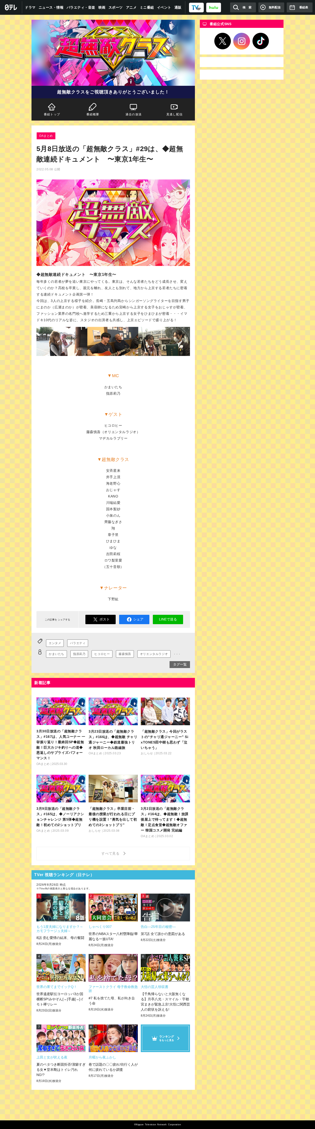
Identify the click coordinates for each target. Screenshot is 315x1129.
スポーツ (116, 7)
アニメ (131, 7)
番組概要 (92, 114)
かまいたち (56, 654)
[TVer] (196, 7)
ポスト (104, 619)
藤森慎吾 (125, 654)
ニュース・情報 (51, 7)
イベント (164, 7)
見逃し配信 (174, 114)
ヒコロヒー (102, 654)
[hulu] (213, 7)
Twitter (222, 41)
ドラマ (30, 7)
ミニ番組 (147, 7)
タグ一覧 (180, 664)
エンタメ (55, 643)
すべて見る (111, 853)
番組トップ (52, 114)
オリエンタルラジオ (154, 654)
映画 (102, 7)
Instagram (241, 41)
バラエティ (77, 643)
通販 (178, 7)
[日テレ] (11, 7)
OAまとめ (46, 136)
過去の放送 (134, 114)
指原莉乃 (79, 654)
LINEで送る (168, 619)
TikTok (260, 41)
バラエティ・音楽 (81, 7)
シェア (138, 619)
